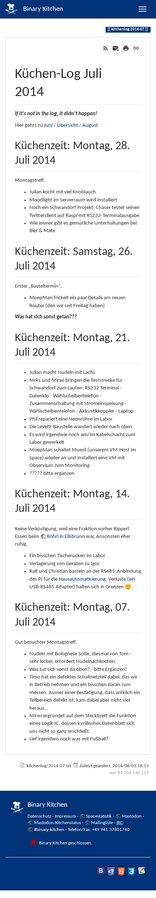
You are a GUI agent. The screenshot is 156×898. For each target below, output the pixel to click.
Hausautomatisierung (82, 579)
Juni (48, 125)
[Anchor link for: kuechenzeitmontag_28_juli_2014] (61, 158)
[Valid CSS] (131, 870)
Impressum (65, 816)
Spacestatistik (99, 816)
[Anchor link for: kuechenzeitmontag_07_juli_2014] (61, 620)
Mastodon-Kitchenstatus (57, 822)
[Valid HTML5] (121, 870)
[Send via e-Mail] (115, 48)
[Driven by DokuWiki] (141, 870)
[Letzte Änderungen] (105, 48)
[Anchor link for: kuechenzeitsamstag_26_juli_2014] (61, 264)
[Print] (126, 48)
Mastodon (131, 816)
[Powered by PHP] (111, 870)
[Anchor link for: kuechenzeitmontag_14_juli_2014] (61, 507)
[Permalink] (136, 48)
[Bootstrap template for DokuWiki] (100, 870)
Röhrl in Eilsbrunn (66, 536)
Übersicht (67, 125)
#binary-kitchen (49, 829)
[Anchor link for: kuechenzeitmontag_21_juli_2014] (61, 350)
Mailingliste (102, 822)
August (90, 125)
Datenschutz (39, 816)
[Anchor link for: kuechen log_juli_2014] (51, 90)
